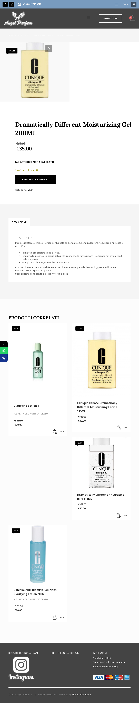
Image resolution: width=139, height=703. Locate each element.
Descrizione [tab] (19, 222)
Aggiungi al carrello (35, 179)
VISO (30, 189)
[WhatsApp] (4, 350)
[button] (48, 48)
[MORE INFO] (61, 432)
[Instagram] (11, 4)
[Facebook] (5, 4)
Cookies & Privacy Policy (105, 666)
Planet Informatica (81, 694)
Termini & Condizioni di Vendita (109, 662)
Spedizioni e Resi (102, 658)
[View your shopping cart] (132, 18)
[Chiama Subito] (4, 358)
